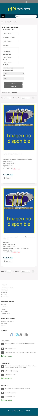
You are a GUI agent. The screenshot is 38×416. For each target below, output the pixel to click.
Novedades (4, 311)
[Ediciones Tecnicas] (19, 9)
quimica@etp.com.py (10, 392)
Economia (4, 292)
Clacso (10, 165)
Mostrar (3, 98)
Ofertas (3, 309)
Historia (3, 304)
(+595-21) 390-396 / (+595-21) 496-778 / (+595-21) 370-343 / (20, 352)
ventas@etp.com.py (10, 348)
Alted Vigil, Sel (11, 244)
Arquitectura (4, 290)
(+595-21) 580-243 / (10, 396)
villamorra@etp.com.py (11, 371)
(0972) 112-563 (8, 400)
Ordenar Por (16, 98)
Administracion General (7, 287)
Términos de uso (5, 313)
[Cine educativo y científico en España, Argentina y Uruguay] (19, 210)
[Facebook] (12, 335)
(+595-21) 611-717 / (10, 375)
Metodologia (4, 297)
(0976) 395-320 (8, 356)
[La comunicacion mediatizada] (19, 127)
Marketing (4, 294)
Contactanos (4, 307)
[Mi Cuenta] (26, 1)
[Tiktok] (26, 335)
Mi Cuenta (4, 323)
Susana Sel (10, 161)
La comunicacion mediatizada (12, 154)
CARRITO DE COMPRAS (7, 321)
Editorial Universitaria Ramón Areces (18, 248)
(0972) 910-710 (8, 378)
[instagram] (21, 335)
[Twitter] (17, 335)
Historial (3, 326)
